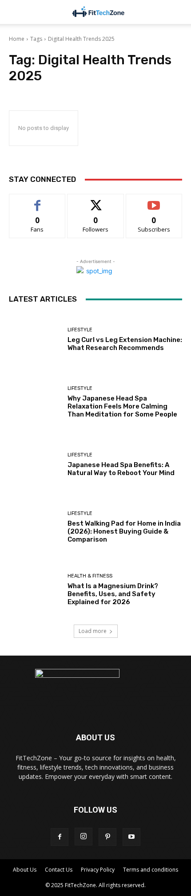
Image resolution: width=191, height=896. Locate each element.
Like (37, 200)
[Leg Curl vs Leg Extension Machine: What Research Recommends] (35, 339)
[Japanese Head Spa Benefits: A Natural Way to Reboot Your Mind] (35, 465)
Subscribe (154, 200)
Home (16, 39)
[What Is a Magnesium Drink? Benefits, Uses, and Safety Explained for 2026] (35, 590)
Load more (93, 631)
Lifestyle (80, 329)
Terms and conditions (150, 869)
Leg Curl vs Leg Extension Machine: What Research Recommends (125, 344)
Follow (95, 200)
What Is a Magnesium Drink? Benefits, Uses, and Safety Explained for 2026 (113, 594)
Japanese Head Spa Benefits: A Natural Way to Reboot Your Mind (121, 469)
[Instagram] (83, 836)
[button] (178, 12)
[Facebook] (59, 837)
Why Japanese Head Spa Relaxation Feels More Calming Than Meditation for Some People (122, 406)
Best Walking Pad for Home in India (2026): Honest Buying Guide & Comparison (124, 531)
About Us (24, 869)
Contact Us (58, 869)
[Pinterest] (107, 837)
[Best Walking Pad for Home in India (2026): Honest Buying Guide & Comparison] (35, 527)
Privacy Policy (98, 869)
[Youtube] (131, 837)
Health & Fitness (90, 576)
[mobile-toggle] (15, 12)
